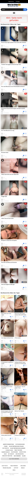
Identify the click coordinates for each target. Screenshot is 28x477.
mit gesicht (11, 453)
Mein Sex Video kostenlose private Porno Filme (11, 474)
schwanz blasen (9, 450)
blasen (23, 455)
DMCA (14, 470)
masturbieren (17, 455)
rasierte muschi (6, 452)
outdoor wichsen (20, 444)
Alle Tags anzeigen (14, 458)
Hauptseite (5, 465)
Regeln (22, 467)
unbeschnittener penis (7, 455)
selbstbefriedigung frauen (16, 446)
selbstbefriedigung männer (17, 448)
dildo (5, 453)
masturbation (5, 448)
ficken (5, 446)
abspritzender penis (8, 444)
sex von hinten (20, 453)
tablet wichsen (18, 450)
